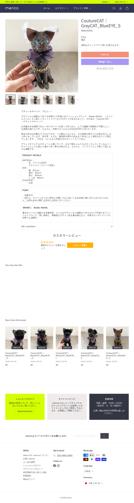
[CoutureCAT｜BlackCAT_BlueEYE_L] (67, 348)
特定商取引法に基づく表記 (35, 472)
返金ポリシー (29, 479)
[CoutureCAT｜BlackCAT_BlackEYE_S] (16, 348)
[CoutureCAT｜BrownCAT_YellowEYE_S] (117, 348)
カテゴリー (60, 8)
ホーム (47, 8)
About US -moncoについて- (36, 455)
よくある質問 (29, 462)
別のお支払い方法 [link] (105, 68)
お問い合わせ (29, 458)
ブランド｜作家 (80, 8)
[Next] (76, 99)
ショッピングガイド (32, 465)
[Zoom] (41, 55)
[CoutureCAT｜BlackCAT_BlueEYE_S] (92, 348)
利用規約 (27, 475)
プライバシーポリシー (33, 469)
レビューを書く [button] (80, 245)
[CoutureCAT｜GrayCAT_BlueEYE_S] (14, 291)
